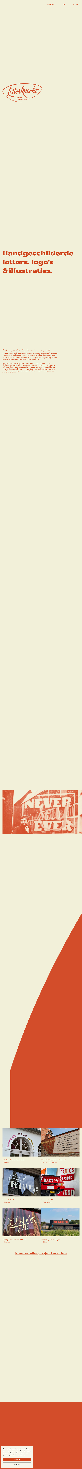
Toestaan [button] (17, 1459)
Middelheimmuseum (13, 1160)
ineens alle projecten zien (41, 1253)
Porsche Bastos (50, 1200)
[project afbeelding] (21, 1142)
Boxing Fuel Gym (50, 1240)
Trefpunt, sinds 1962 (14, 1240)
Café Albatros (10, 1200)
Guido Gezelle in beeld (53, 1160)
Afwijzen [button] (17, 1464)
